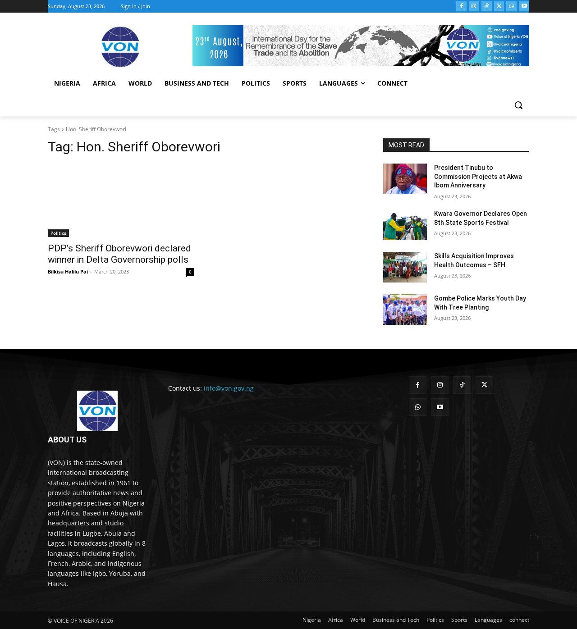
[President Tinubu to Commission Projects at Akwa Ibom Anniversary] (405, 179)
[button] (518, 105)
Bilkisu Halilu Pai (68, 271)
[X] (499, 6)
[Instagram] (474, 6)
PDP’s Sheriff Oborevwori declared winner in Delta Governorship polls (119, 254)
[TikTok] (486, 6)
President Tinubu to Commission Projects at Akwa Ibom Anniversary (478, 176)
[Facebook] (461, 6)
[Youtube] (524, 6)
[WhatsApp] (511, 6)
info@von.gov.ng (229, 388)
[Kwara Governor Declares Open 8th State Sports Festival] (405, 225)
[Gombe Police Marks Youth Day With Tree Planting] (405, 309)
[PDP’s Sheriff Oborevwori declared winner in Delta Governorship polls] (121, 200)
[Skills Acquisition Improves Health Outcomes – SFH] (405, 267)
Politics (58, 233)
